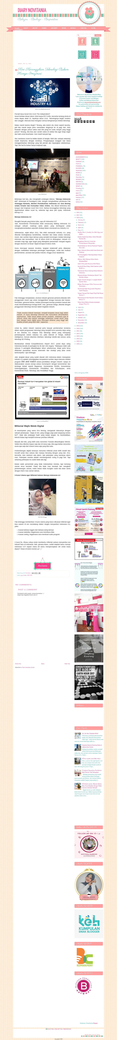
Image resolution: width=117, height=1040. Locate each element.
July (79, 310)
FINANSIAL (79, 166)
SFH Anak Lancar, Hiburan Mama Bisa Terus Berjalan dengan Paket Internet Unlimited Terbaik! (92, 785)
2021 (78, 331)
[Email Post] (32, 573)
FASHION (78, 161)
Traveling (78, 188)
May (79, 230)
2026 (78, 344)
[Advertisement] (42, 46)
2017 (78, 215)
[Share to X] (38, 573)
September (81, 315)
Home (42, 663)
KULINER (44, 28)
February (81, 222)
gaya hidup (24, 575)
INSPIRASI (73, 28)
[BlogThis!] (36, 573)
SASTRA (93, 28)
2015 (78, 212)
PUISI (77, 175)
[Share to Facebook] (39, 573)
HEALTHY (35, 28)
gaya (77, 193)
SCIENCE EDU (80, 184)
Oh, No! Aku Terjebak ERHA (90, 733)
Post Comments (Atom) (28, 667)
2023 (78, 336)
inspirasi (78, 197)
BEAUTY (26, 28)
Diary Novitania (32, 10)
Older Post (67, 663)
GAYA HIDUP (54, 28)
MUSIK (78, 172)
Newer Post (18, 663)
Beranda (17, 28)
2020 (78, 328)
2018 (78, 217)
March (80, 225)
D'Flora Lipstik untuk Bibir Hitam (91, 758)
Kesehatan (79, 170)
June (79, 307)
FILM (77, 163)
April (79, 227)
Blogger (95, 1023)
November (81, 320)
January (80, 220)
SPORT (78, 186)
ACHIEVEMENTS (19, 30)
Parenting (78, 177)
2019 (78, 326)
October (80, 317)
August (80, 312)
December (81, 322)
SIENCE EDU (83, 28)
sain (77, 199)
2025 (78, 341)
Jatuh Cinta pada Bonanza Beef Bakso (89, 263)
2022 (78, 333)
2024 (78, 338)
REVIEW (64, 28)
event (77, 190)
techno (78, 202)
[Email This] (34, 573)
